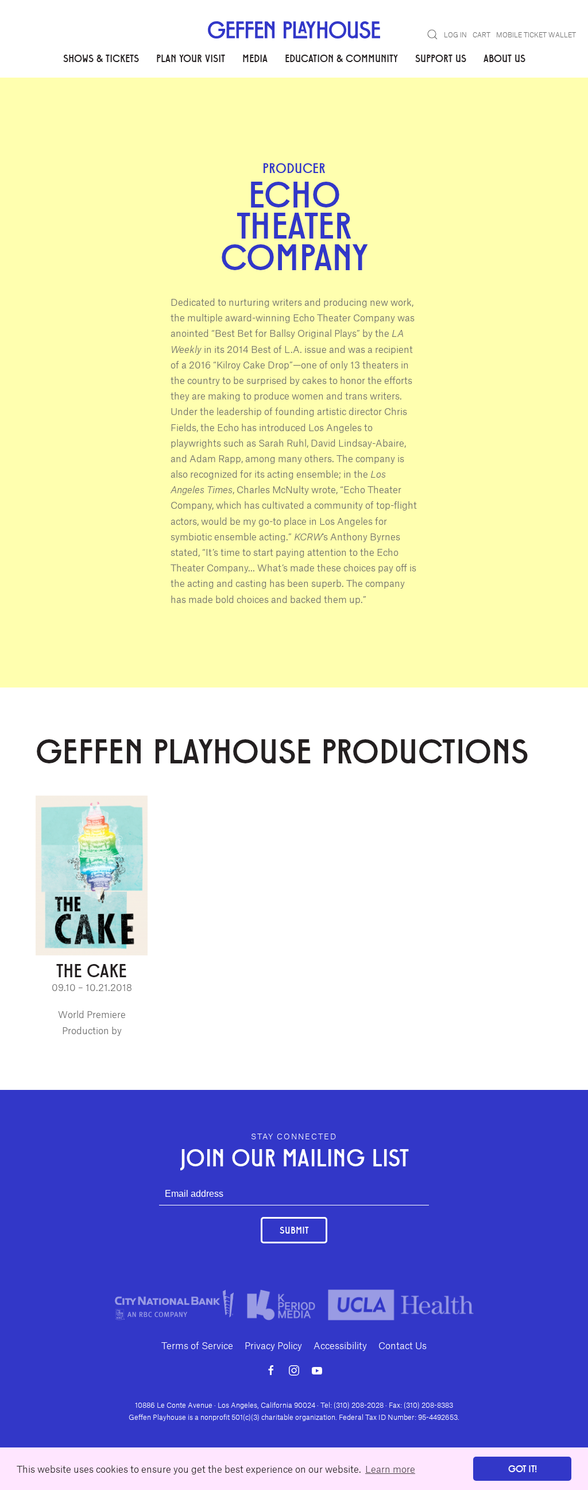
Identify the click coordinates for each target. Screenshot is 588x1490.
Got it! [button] (522, 1468)
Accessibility (340, 1345)
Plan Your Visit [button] (190, 58)
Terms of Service (197, 1345)
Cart (481, 34)
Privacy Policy (273, 1345)
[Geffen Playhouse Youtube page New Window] (317, 1370)
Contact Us (402, 1345)
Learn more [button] (390, 1468)
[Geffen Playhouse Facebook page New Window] (271, 1370)
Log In (455, 34)
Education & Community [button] (341, 58)
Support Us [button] (440, 58)
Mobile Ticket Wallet (536, 34)
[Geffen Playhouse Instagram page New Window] (294, 1370)
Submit (294, 1229)
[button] (432, 34)
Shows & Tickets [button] (101, 58)
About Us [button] (504, 58)
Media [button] (255, 58)
